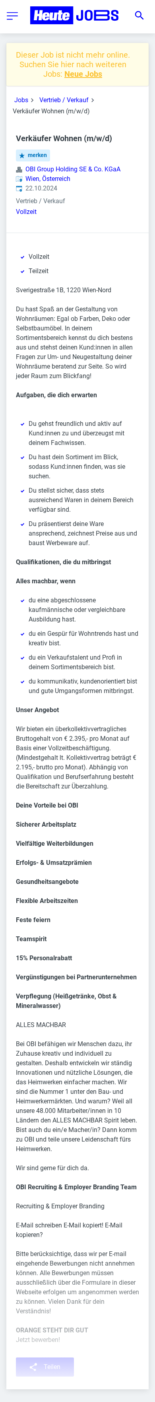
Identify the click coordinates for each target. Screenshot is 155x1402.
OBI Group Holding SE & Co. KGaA (72, 169)
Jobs (21, 100)
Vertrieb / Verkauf (64, 100)
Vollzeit (26, 212)
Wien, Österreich (47, 179)
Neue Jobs (83, 74)
